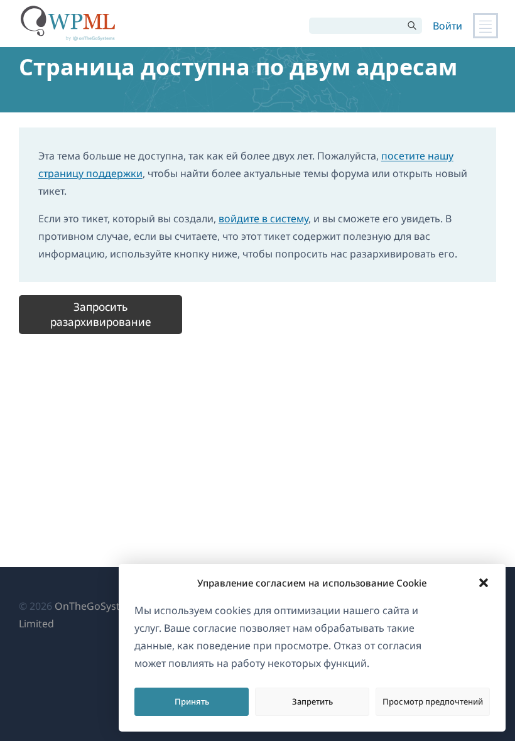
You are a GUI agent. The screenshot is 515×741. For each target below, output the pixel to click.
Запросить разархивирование (100, 314)
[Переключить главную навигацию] (485, 25)
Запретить (312, 701)
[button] (483, 582)
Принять (192, 701)
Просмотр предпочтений (432, 701)
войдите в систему (263, 218)
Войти (447, 26)
